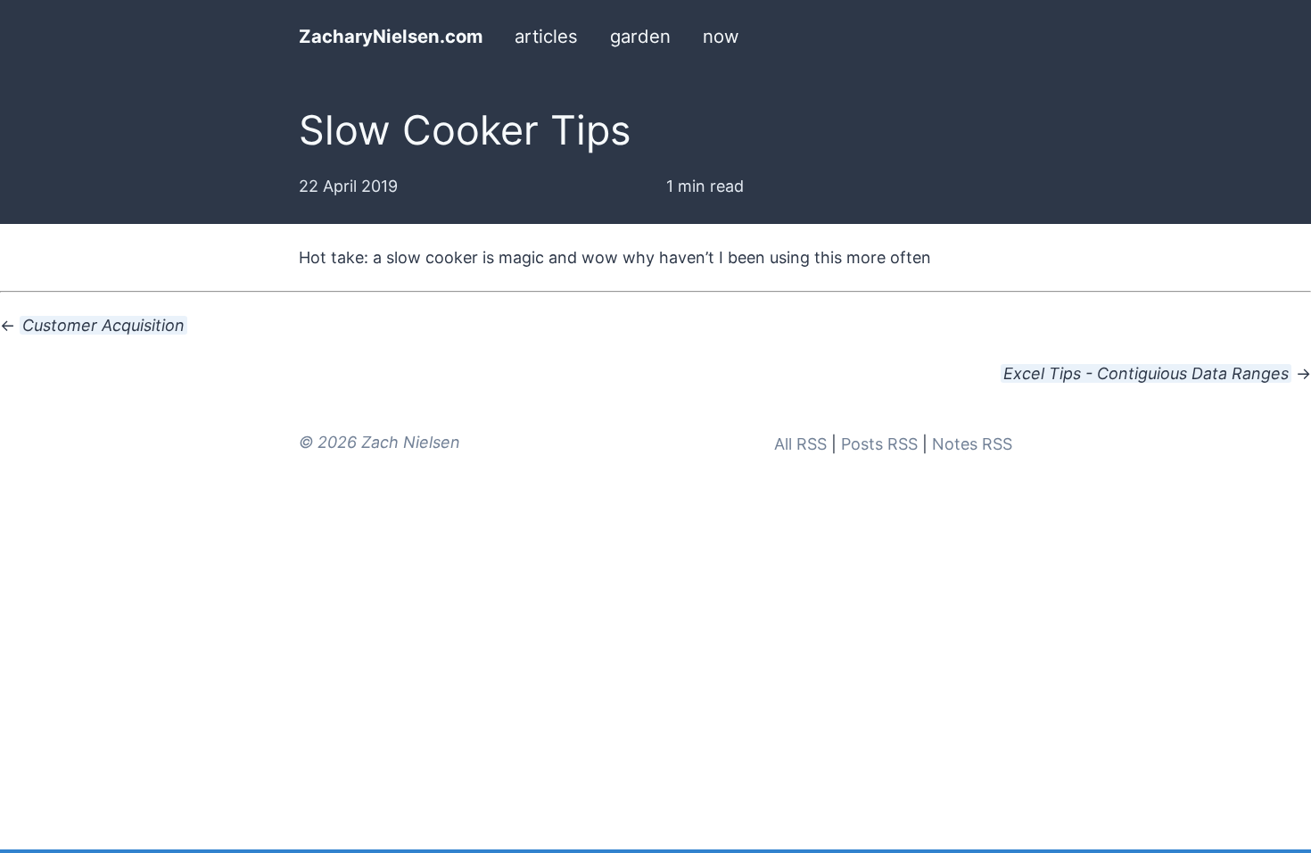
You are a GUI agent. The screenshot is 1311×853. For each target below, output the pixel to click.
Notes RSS (972, 444)
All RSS (800, 444)
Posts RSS (879, 444)
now (720, 36)
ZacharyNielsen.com (390, 36)
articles (546, 36)
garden (640, 36)
